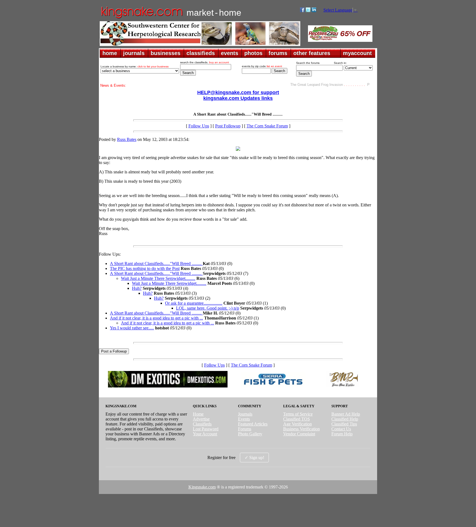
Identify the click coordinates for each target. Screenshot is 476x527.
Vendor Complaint (299, 434)
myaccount (357, 53)
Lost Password (205, 429)
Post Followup (227, 126)
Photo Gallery (250, 434)
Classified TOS (296, 419)
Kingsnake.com (202, 487)
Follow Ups (198, 126)
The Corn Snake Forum (267, 126)
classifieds (200, 53)
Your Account (205, 434)
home (109, 53)
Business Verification (301, 429)
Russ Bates (126, 139)
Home (198, 414)
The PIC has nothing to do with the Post (145, 268)
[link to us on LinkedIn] (314, 10)
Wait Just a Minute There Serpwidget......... (158, 278)
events (229, 53)
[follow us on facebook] (302, 10)
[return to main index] (141, 18)
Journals (245, 414)
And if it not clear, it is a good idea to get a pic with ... (156, 318)
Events (244, 419)
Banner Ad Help (345, 414)
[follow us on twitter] (308, 10)
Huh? (137, 288)
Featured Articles (252, 424)
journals (134, 53)
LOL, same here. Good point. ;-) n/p (207, 308)
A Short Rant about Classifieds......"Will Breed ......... (156, 263)
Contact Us (341, 429)
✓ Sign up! (254, 457)
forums (278, 53)
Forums (244, 429)
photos (253, 53)
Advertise (201, 419)
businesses (165, 53)
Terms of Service (298, 414)
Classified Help (344, 419)
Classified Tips (344, 424)
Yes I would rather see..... (132, 328)
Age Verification (297, 424)
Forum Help (342, 434)
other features (311, 53)
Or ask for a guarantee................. (193, 303)
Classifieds (202, 424)
